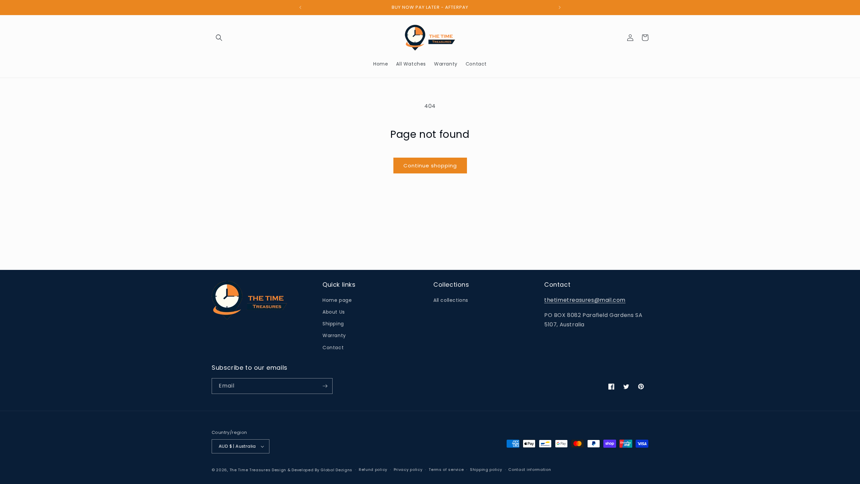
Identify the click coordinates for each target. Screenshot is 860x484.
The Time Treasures (250, 470)
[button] (219, 37)
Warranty (334, 335)
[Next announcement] (559, 7)
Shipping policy (486, 469)
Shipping (333, 323)
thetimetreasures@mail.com (585, 300)
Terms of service (446, 469)
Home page (337, 300)
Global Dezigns (336, 470)
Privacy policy (408, 469)
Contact (333, 347)
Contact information (529, 469)
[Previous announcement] (300, 7)
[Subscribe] (324, 386)
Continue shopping (430, 165)
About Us (333, 312)
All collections (450, 300)
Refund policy (373, 469)
